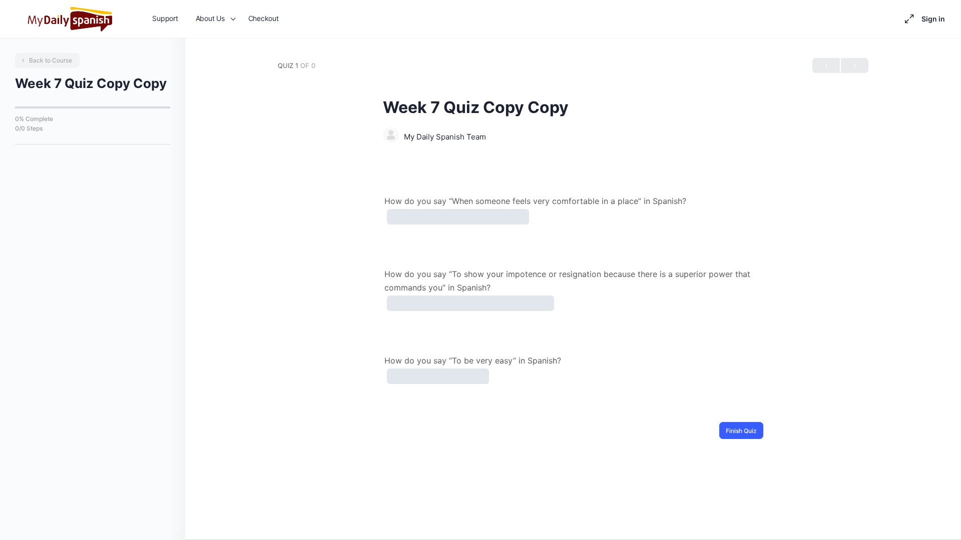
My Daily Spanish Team (445, 137)
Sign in (933, 18)
